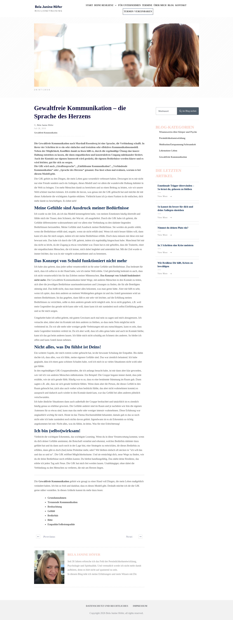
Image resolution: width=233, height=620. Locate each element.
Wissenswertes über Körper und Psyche (178, 132)
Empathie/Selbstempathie (61, 524)
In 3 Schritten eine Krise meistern (175, 245)
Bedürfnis (53, 515)
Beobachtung (55, 506)
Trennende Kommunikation (63, 502)
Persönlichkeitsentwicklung (172, 138)
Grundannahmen (57, 497)
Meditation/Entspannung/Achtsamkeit (177, 144)
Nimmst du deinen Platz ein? (173, 227)
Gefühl (51, 511)
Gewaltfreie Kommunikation (45, 133)
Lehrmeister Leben (168, 151)
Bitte (50, 520)
